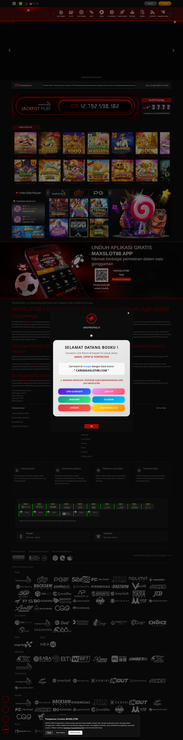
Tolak (49, 732)
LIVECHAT (74, 407)
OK (91, 426)
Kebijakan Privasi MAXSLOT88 (74, 728)
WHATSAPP (74, 399)
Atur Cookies (60, 732)
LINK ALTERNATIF (74, 391)
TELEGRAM (109, 399)
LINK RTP (108, 391)
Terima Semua (75, 732)
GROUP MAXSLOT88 (109, 408)
